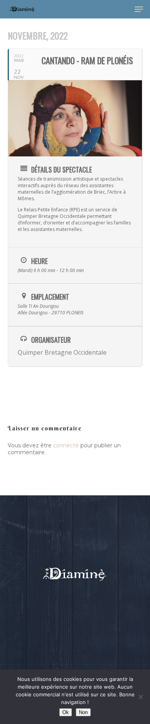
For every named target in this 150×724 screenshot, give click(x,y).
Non (83, 712)
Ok (65, 712)
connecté (66, 445)
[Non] (140, 697)
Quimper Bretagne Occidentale (62, 352)
